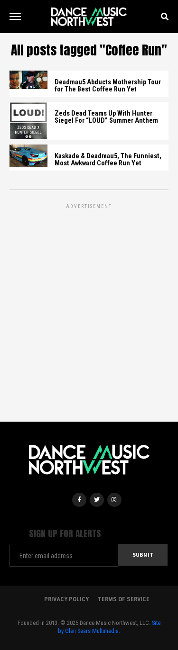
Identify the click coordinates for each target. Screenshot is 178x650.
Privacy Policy (66, 599)
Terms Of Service (124, 599)
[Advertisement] (89, 299)
